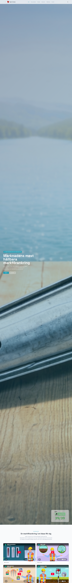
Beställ (6, 272)
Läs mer (12, 272)
